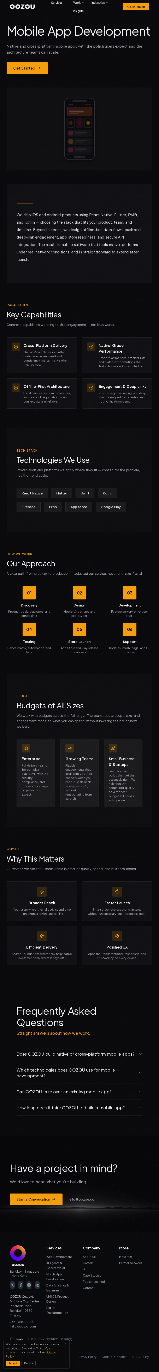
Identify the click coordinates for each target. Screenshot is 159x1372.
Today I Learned (94, 1281)
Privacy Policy (87, 1357)
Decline (28, 1363)
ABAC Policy (140, 1357)
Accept (12, 1363)
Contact (89, 1288)
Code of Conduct (114, 1357)
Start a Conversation (33, 1199)
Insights (78, 11)
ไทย (41, 1339)
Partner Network (130, 1263)
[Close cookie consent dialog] (65, 1343)
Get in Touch (136, 6)
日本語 (32, 1339)
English (20, 1339)
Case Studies (92, 1275)
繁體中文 (52, 1339)
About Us (89, 1257)
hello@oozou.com (82, 1199)
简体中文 (66, 1339)
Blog (86, 1269)
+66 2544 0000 (21, 1322)
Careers (88, 1263)
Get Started (24, 68)
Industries (125, 1257)
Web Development (59, 1257)
